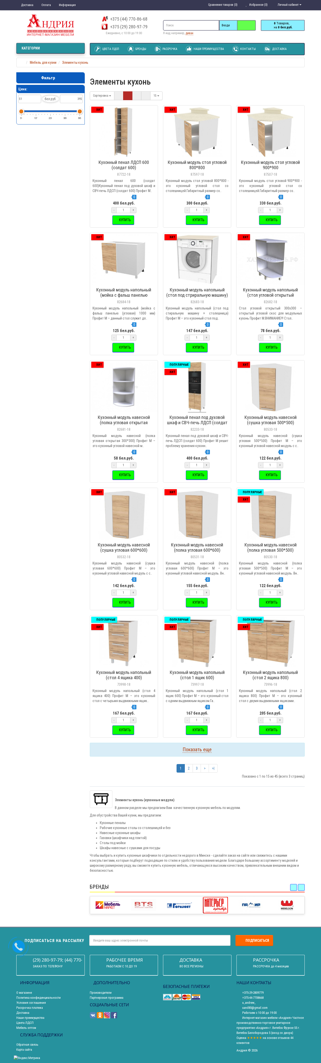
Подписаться (257, 941)
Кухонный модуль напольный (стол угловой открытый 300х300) (270, 295)
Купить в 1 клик (126, 155)
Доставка (26, 5)
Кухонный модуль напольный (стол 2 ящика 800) (270, 675)
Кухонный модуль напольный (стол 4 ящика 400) (123, 675)
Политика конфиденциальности (38, 997)
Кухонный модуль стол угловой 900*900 (270, 165)
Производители (101, 992)
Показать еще (197, 749)
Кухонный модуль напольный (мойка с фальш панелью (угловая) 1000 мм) (123, 295)
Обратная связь (27, 1044)
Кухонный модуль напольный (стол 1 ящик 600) (197, 675)
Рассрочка (169, 49)
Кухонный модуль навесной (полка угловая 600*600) (197, 547)
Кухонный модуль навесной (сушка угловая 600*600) (124, 547)
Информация (67, 5)
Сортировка (101, 95)
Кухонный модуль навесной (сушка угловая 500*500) (271, 420)
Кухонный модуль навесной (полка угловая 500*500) (271, 547)
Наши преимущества (208, 49)
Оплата (46, 5)
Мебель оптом (26, 1028)
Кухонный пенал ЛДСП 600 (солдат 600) (124, 165)
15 (155, 95)
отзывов (284, 1038)
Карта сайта (24, 1049)
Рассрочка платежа (29, 1008)
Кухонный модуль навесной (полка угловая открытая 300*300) (124, 422)
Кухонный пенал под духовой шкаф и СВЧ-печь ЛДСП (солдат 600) (197, 422)
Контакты (247, 49)
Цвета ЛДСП (110, 49)
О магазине (24, 992)
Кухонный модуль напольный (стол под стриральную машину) (197, 292)
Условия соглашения (31, 1003)
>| (213, 768)
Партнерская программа (106, 997)
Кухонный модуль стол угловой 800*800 (197, 165)
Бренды (140, 49)
